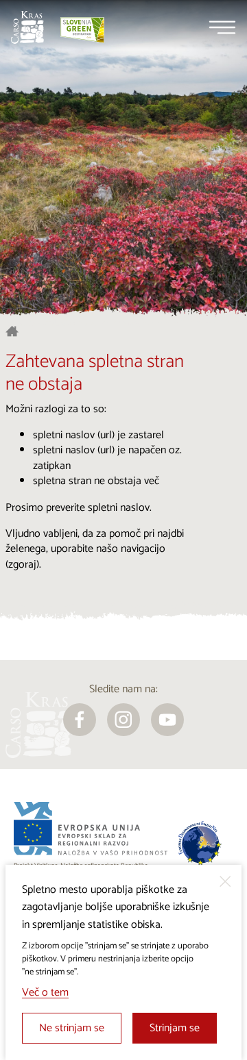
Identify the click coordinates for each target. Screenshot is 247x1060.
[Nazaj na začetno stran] (27, 27)
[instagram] (123, 719)
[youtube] (167, 719)
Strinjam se (175, 1028)
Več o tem (45, 992)
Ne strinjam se (71, 1028)
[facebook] (79, 719)
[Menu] (222, 27)
